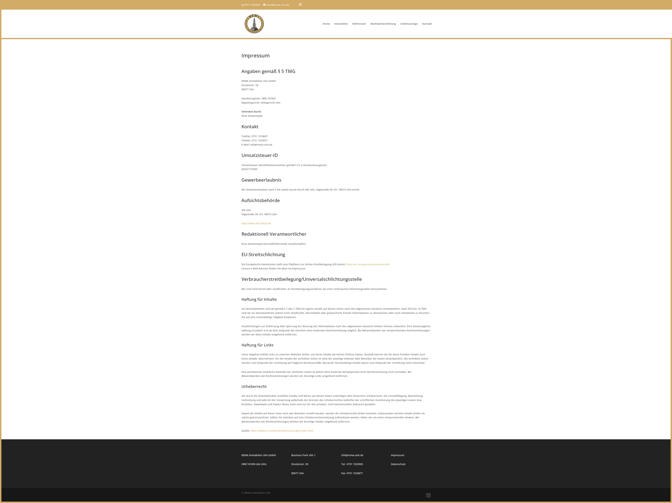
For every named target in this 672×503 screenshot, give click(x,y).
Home (326, 24)
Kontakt (427, 24)
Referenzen (359, 24)
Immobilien (341, 24)
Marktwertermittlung (383, 24)
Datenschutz (398, 464)
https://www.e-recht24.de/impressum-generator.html (282, 430)
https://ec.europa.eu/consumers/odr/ (368, 264)
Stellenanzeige (409, 24)
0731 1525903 (252, 4)
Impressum (397, 455)
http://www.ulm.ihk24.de (256, 223)
